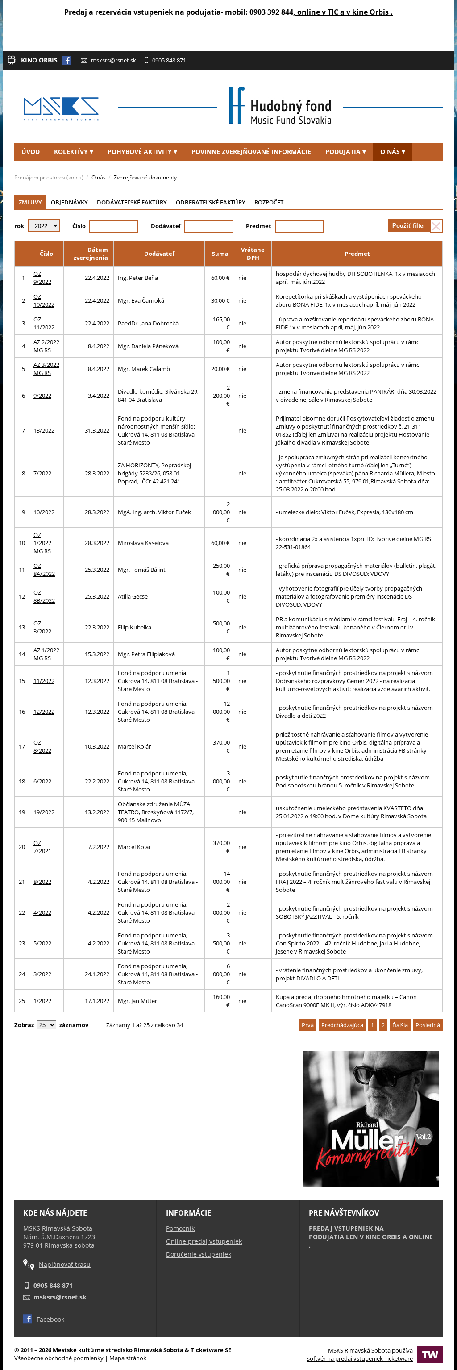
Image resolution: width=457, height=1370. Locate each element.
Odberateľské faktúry (210, 202)
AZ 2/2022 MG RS (46, 346)
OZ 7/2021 (42, 847)
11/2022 (43, 681)
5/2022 (42, 943)
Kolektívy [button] (71, 151)
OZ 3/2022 (42, 627)
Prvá (308, 1025)
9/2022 (42, 395)
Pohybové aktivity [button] (140, 151)
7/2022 (42, 473)
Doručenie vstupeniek (198, 1254)
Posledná (427, 1025)
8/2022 (42, 882)
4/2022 (42, 912)
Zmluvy (30, 202)
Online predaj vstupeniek (204, 1241)
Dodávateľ (166, 226)
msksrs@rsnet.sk (113, 60)
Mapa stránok (127, 1358)
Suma (220, 254)
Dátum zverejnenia (91, 254)
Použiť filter (408, 225)
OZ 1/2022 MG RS (42, 543)
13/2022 (43, 430)
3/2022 (42, 974)
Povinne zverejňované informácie (251, 151)
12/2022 (43, 712)
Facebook (50, 1319)
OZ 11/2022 (43, 323)
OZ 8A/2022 (44, 570)
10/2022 (43, 512)
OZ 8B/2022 (44, 596)
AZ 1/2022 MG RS (46, 654)
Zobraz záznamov (51, 1025)
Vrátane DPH (253, 254)
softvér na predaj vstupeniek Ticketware (360, 1358)
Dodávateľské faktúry (132, 202)
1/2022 (42, 1001)
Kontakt (36, 169)
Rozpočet (268, 202)
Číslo (79, 226)
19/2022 (43, 812)
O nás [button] (390, 151)
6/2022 (42, 781)
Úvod (30, 151)
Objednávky (69, 202)
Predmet (258, 226)
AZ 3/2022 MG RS (46, 369)
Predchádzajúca (342, 1025)
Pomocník (180, 1228)
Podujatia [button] (343, 151)
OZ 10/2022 (43, 300)
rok (19, 226)
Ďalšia (400, 1025)
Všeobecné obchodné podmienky (59, 1358)
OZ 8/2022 (42, 746)
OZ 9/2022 (42, 278)
